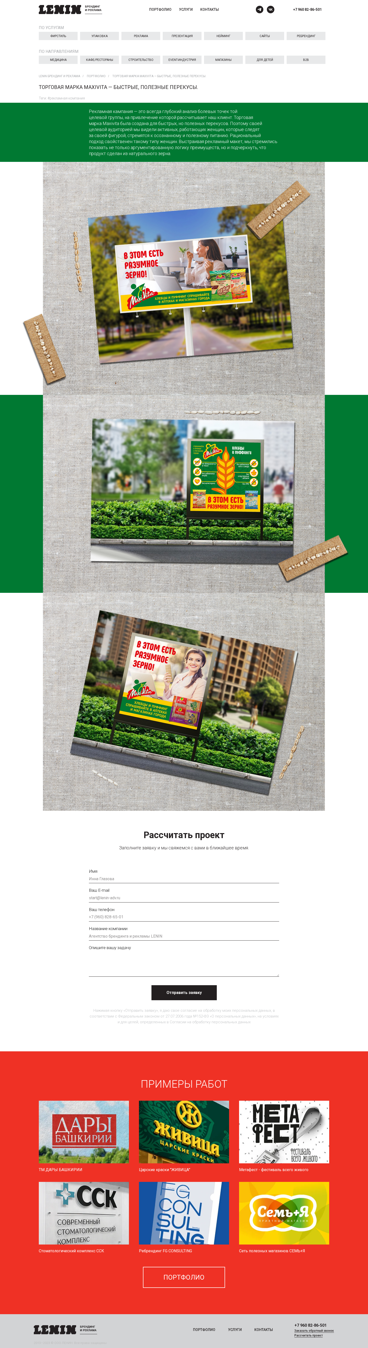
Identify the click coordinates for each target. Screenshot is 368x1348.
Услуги (186, 10)
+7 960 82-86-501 (307, 10)
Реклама (141, 36)
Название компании (108, 928)
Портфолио (160, 10)
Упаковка (99, 36)
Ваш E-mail (99, 890)
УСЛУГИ (235, 1330)
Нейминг (223, 36)
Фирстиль (58, 36)
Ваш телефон (101, 909)
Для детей (265, 60)
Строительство (140, 60)
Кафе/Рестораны (99, 60)
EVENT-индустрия (182, 60)
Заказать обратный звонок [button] (314, 1330)
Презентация (182, 36)
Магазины (223, 60)
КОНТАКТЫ (263, 1330)
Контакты (209, 10)
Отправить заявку (184, 992)
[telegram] (259, 9)
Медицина (58, 60)
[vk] (270, 9)
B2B (306, 60)
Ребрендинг (306, 36)
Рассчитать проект (308, 1335)
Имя (93, 871)
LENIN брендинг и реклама (59, 76)
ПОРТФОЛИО (204, 1330)
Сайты (265, 36)
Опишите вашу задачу (110, 947)
